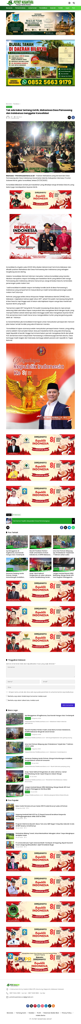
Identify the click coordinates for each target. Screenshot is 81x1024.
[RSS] (53, 1005)
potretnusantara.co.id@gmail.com (21, 997)
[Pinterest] (35, 1005)
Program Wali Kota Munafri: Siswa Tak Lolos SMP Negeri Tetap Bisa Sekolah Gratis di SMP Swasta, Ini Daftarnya (45, 825)
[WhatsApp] (73, 527)
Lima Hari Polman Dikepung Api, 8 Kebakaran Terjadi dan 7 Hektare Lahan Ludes (63, 553)
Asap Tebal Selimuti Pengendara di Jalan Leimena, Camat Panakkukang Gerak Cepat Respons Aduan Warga (40, 575)
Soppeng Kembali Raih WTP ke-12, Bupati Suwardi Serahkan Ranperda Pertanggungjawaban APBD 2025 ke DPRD (41, 815)
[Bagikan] (73, 117)
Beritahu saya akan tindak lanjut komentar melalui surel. (27, 696)
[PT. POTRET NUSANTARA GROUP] (20, 3)
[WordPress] (38, 1005)
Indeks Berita (40, 1015)
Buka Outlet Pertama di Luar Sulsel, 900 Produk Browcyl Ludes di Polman (41, 806)
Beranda (10, 1013)
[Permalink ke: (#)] (8, 117)
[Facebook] (61, 527)
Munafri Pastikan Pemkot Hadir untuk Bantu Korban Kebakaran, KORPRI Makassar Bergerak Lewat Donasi (40, 553)
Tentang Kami (21, 1013)
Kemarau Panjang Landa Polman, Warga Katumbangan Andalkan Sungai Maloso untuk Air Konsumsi (15, 575)
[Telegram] (69, 527)
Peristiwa (9, 107)
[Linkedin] (46, 1005)
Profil (39, 1013)
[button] (69, 3)
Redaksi (31, 1013)
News (32, 569)
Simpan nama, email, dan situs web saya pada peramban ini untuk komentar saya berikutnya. (41, 692)
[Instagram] (42, 1005)
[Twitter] (65, 527)
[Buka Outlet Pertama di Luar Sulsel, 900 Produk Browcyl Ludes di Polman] (10, 807)
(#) (12, 116)
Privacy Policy (67, 1013)
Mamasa (17, 515)
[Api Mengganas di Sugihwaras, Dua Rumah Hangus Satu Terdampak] (17, 542)
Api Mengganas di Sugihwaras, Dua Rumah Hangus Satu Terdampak (15, 553)
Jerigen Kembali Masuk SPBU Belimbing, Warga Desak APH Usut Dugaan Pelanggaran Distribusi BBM (63, 575)
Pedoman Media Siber (51, 1013)
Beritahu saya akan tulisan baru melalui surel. (23, 700)
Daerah (57, 569)
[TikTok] (49, 1005)
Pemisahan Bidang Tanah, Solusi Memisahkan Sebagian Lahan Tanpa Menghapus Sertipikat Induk (45, 834)
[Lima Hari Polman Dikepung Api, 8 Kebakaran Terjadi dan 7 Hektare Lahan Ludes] (64, 542)
